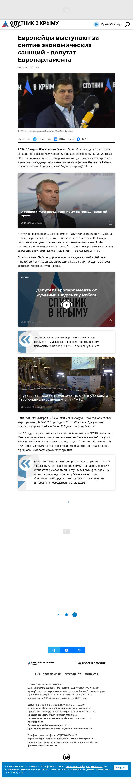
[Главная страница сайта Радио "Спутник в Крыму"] (30, 24)
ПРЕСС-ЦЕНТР (73, 675)
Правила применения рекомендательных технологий (60, 729)
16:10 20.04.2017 (25, 67)
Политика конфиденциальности (47, 725)
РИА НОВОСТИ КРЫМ (48, 675)
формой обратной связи (42, 746)
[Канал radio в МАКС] (79, 650)
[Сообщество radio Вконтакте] (66, 650)
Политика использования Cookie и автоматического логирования (59, 720)
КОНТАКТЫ (91, 675)
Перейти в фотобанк (64, 131)
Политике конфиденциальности (84, 767)
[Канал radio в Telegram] (54, 650)
